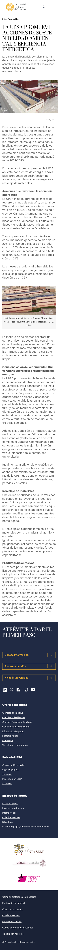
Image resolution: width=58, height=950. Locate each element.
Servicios (7, 784)
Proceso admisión (15, 666)
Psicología (7, 741)
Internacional (9, 813)
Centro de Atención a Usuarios (17, 928)
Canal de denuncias (12, 909)
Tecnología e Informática (15, 745)
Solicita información (17, 655)
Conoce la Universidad (13, 765)
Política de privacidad (13, 903)
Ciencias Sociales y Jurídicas (17, 722)
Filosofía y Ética (10, 736)
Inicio (4, 19)
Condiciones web (11, 915)
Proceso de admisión (13, 808)
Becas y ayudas (10, 804)
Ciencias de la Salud (12, 713)
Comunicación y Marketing (16, 727)
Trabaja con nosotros (13, 934)
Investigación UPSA (12, 779)
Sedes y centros (10, 770)
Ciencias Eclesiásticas (13, 718)
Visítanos (7, 774)
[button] (44, 7)
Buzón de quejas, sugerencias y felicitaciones (25, 827)
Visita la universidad (16, 678)
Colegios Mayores (11, 818)
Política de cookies (11, 922)
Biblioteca (7, 822)
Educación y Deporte (13, 731)
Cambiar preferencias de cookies (19, 897)
